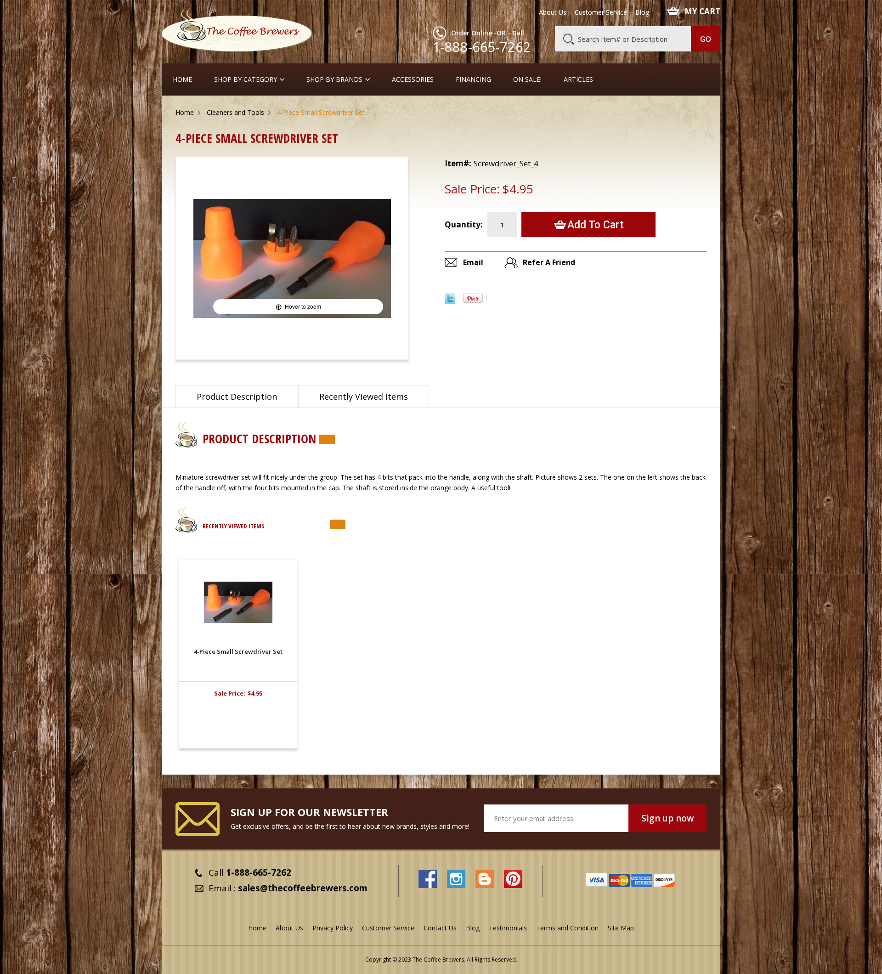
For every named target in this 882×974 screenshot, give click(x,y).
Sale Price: (472, 188)
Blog (642, 12)
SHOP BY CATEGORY (245, 79)
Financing (473, 79)
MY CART (702, 11)
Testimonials (508, 927)
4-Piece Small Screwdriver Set (238, 651)
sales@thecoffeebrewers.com (303, 888)
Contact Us (440, 927)
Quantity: (464, 224)
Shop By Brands (334, 79)
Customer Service (601, 12)
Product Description (237, 396)
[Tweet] (450, 301)
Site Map (621, 927)
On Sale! (527, 79)
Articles (578, 79)
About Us (552, 12)
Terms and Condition (567, 927)
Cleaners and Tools (235, 112)
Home (182, 79)
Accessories (413, 79)
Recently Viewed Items (363, 396)
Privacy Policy (332, 927)
